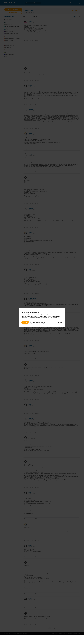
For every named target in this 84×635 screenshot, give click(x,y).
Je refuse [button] (60, 322)
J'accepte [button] (25, 322)
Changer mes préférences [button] (37, 322)
